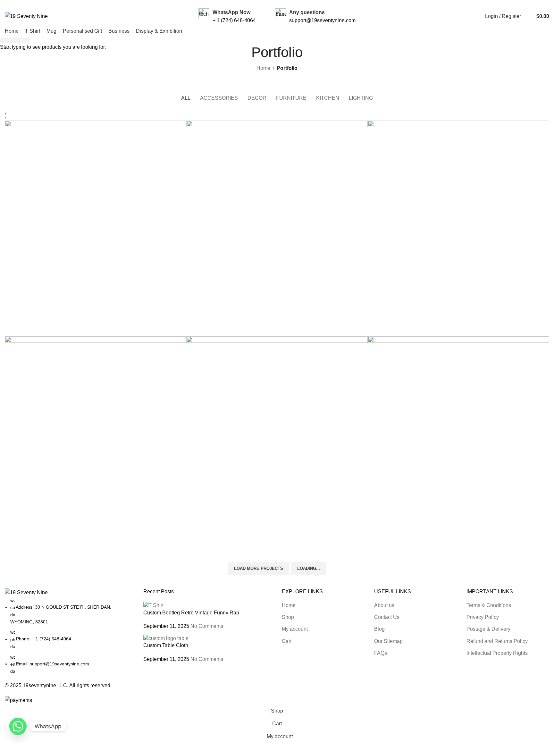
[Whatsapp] (18, 726)
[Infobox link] (227, 16)
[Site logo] (26, 16)
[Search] (527, 16)
